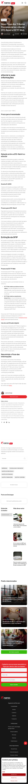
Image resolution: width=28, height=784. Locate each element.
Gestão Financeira (7, 477)
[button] (22, 2)
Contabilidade (14, 706)
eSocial (4, 20)
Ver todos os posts (14, 652)
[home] (8, 2)
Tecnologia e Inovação (16, 468)
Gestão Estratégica (7, 471)
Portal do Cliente (14, 755)
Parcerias (14, 734)
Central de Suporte (14, 752)
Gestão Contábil (20, 477)
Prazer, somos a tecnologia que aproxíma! (14, 727)
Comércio (14, 712)
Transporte (14, 718)
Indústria (14, 715)
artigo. (10, 385)
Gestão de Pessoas (7, 474)
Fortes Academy (14, 731)
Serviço (14, 709)
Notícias (14, 737)
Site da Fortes (14, 748)
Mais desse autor (14, 396)
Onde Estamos (14, 741)
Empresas (4, 468)
